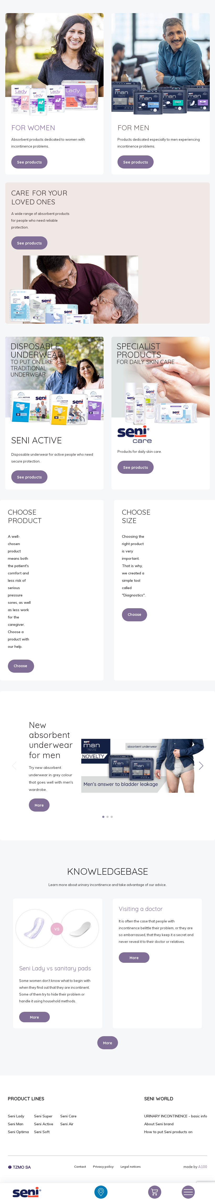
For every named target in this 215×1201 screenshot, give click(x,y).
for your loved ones (39, 197)
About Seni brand (159, 1124)
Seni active (36, 440)
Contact (80, 1167)
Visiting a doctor (141, 908)
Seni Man (15, 1124)
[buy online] (154, 1192)
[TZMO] (19, 1166)
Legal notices (131, 1167)
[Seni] (27, 1192)
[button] (201, 765)
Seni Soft (42, 1131)
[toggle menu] (188, 1192)
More (39, 805)
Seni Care (68, 1116)
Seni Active (43, 1124)
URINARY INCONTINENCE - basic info (175, 1116)
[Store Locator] (101, 1192)
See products (29, 162)
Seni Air (66, 1124)
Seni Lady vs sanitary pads (55, 968)
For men (133, 127)
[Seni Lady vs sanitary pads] (57, 928)
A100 (202, 1167)
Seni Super (43, 1116)
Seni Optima (18, 1131)
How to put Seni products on (168, 1131)
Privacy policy (103, 1167)
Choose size (134, 616)
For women (33, 127)
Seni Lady (16, 1116)
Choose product (21, 668)
